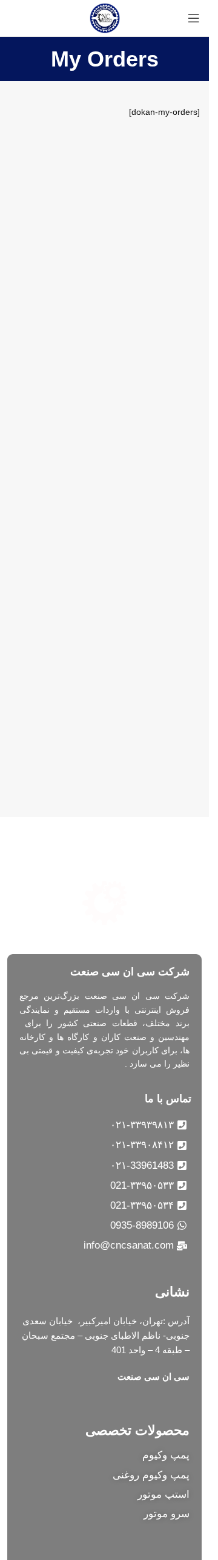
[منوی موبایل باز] (194, 18)
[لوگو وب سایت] (105, 17)
